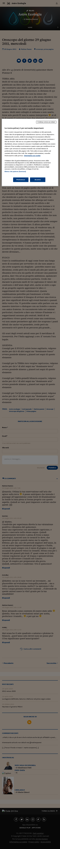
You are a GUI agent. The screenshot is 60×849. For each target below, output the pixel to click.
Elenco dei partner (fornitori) (15, 171)
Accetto (38, 179)
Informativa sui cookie (32, 155)
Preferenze (20, 179)
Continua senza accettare (46, 122)
